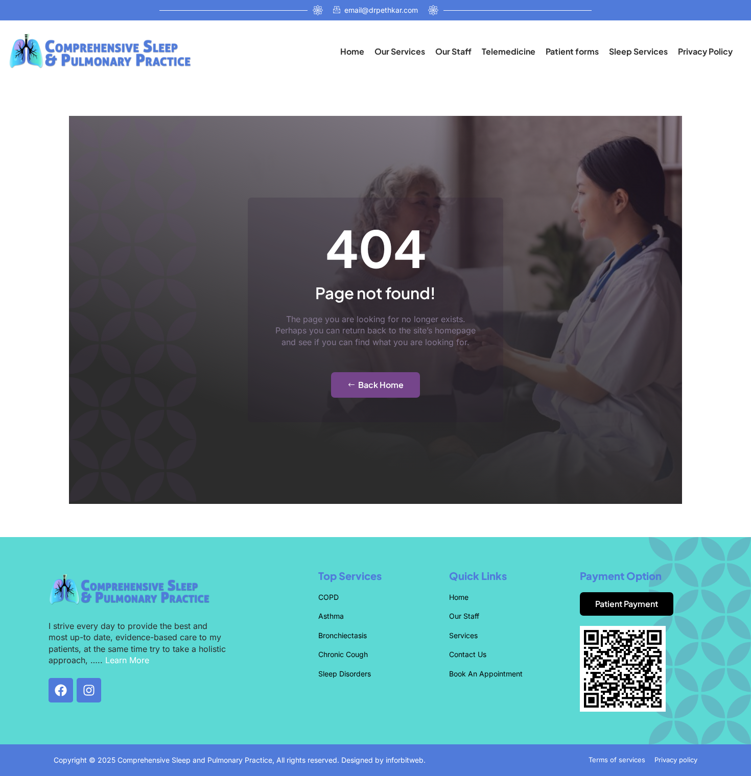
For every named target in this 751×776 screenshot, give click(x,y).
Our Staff (453, 51)
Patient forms (572, 51)
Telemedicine (508, 51)
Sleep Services (638, 51)
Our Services (399, 51)
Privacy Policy (705, 51)
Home (352, 51)
